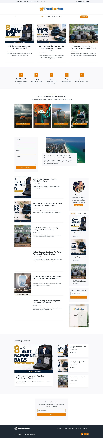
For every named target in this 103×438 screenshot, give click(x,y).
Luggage (42, 123)
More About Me (78, 205)
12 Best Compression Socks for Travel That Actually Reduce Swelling (47, 253)
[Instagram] (81, 1)
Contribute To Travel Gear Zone (23, 1)
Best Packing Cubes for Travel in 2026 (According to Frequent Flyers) (51, 48)
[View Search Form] (15, 16)
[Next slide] (84, 150)
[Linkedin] (88, 1)
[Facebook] (76, 1)
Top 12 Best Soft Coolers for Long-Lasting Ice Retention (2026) (83, 47)
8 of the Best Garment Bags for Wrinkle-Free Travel (19, 47)
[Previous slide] (47, 150)
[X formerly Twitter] (79, 1)
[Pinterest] (83, 1)
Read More (76, 236)
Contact (42, 1)
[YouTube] (85, 1)
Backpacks (61, 123)
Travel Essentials (80, 123)
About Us (36, 1)
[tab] (73, 213)
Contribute (84, 16)
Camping (48, 16)
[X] (85, 434)
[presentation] (19, 33)
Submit (79, 297)
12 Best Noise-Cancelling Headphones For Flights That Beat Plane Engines (47, 277)
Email (17, 145)
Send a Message (26, 167)
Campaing (23, 123)
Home (42, 16)
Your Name (18, 139)
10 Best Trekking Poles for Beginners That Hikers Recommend (46, 301)
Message (18, 156)
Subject (18, 150)
